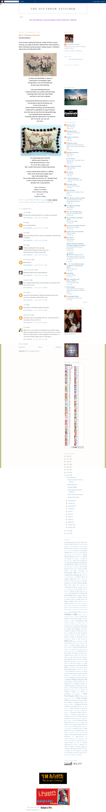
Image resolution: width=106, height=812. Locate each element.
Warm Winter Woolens (75, 748)
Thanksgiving (79, 730)
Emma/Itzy (26, 280)
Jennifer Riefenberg (78, 647)
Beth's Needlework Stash (74, 166)
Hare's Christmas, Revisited (75, 494)
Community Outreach (82, 587)
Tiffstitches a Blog (72, 143)
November (71, 500)
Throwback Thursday (69, 738)
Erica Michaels (73, 612)
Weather (85, 748)
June (69, 514)
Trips (78, 740)
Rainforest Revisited (81, 704)
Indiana (74, 641)
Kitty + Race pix (71, 126)
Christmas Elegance (75, 581)
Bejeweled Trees (68, 560)
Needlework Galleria (69, 686)
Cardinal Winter (81, 573)
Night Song (79, 686)
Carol (25, 327)
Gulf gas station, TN (72, 269)
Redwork (83, 710)
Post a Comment (23, 344)
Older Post (58, 347)
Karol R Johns (27, 259)
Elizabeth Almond (78, 609)
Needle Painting (68, 681)
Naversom (84, 677)
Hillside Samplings (81, 635)
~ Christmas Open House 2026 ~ (75, 180)
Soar (74, 720)
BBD (83, 558)
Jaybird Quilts (71, 287)
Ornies (83, 690)
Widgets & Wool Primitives (73, 750)
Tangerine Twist (77, 728)
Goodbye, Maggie (71, 275)
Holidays (66, 637)
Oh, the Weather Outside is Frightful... (75, 491)
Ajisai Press (76, 550)
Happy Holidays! (72, 484)
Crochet (71, 593)
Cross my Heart (80, 593)
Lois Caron (79, 667)
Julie (24, 233)
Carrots (84, 575)
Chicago (66, 581)
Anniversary (75, 552)
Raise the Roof (72, 706)
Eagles (65, 605)
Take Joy (85, 726)
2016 (68, 467)
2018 (68, 461)
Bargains (77, 558)
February (70, 525)
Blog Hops (69, 567)
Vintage (66, 748)
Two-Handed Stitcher (73, 296)
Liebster (80, 661)
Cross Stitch (68, 595)
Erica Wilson (83, 612)
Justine (25, 212)
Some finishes (70, 174)
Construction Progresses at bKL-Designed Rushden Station (75, 200)
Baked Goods (78, 556)
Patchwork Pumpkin (70, 692)
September (71, 506)
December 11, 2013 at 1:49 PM (35, 288)
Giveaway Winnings (69, 623)
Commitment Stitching (69, 587)
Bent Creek (77, 560)
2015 (68, 470)
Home (21, 17)
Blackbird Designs (73, 563)
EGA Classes (76, 605)
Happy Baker (27, 315)
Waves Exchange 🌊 (72, 221)
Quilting (77, 702)
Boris (80, 568)
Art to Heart (82, 552)
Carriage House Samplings (72, 575)
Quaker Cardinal (77, 700)
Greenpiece (66, 625)
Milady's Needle (81, 675)
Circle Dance (72, 585)
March (70, 522)
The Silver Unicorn (78, 732)
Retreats (66, 712)
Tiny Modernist (79, 738)
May (69, 517)
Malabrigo (79, 671)
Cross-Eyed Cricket (80, 595)
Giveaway (80, 621)
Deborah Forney (81, 601)
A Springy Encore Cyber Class (74, 298)
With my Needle (78, 752)
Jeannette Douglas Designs (78, 645)
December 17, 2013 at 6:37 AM (35, 339)
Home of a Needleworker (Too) (79, 637)
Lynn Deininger (70, 671)
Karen (25, 292)
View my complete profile (73, 50)
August (70, 509)
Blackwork (84, 563)
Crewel (66, 593)
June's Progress (70, 207)
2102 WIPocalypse (75, 546)
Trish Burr (83, 740)
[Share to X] (52, 200)
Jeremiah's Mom (71, 184)
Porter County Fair (68, 698)
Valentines (75, 744)
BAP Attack (70, 237)
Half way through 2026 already (74, 213)
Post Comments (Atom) (32, 351)
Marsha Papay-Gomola (76, 673)
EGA (70, 605)
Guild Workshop (68, 627)
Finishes (68, 614)
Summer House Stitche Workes (77, 724)
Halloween (78, 627)
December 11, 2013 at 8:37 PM (35, 300)
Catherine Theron (80, 577)
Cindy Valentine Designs (80, 583)
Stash (79, 720)
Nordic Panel (74, 690)
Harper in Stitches (76, 631)
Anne (24, 305)
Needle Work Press (80, 681)
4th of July (83, 546)
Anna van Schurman (29, 270)
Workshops (78, 754)
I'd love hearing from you (76, 59)
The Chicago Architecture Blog (76, 198)
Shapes (79, 718)
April (69, 519)
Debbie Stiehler (69, 601)
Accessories (68, 550)
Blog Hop (84, 564)
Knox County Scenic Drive (77, 655)
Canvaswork (68, 573)
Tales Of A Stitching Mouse (74, 212)
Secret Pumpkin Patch (79, 716)
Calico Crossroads (78, 571)
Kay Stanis (67, 653)
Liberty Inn (74, 661)
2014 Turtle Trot (82, 542)
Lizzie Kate (83, 665)
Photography (77, 694)
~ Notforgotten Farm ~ (73, 178)
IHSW (66, 641)
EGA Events (84, 605)
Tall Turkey (68, 728)
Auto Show (77, 554)
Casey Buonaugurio (68, 577)
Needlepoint (67, 683)
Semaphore (67, 718)
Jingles (65, 649)
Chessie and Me (81, 579)
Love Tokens (84, 669)
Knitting (76, 653)
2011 (68, 533)
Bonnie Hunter (74, 568)
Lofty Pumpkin (71, 667)
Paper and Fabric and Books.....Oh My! (73, 280)
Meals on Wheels (71, 675)
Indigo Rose (80, 641)
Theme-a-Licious (79, 736)
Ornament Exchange (73, 497)
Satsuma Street (68, 716)
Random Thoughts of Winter (71, 710)
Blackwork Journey (72, 565)
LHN (81, 659)
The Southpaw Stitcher (53, 8)
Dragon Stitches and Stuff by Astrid (75, 218)
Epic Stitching (71, 190)
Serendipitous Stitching (73, 206)
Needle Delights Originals (75, 679)
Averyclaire (70, 253)
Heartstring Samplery (69, 635)
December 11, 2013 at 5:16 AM (35, 255)
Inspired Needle (74, 643)
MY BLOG (70, 172)
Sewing (74, 718)
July (69, 511)
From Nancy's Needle (76, 618)
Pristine (69, 700)
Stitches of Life (71, 125)
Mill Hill (66, 677)
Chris (24, 245)
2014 (68, 472)
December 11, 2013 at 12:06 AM (35, 218)
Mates (85, 673)
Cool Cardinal (78, 589)
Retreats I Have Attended (73, 227)
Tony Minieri (72, 740)
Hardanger (77, 629)
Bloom (76, 567)
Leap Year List (73, 659)
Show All (85, 302)
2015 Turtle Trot (71, 544)
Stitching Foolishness (73, 152)
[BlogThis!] (50, 200)
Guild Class (83, 625)
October (70, 503)
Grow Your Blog (75, 625)
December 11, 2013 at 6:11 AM (35, 275)
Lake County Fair (75, 657)
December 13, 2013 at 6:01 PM (35, 322)
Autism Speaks (68, 554)
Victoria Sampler (80, 746)
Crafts (84, 591)
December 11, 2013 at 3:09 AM (35, 240)
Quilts (71, 704)
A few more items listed (72, 282)
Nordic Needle (73, 687)
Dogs (84, 603)
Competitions (69, 589)
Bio (65, 562)
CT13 (65, 597)
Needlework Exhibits (79, 683)
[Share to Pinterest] (56, 200)
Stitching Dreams (72, 131)
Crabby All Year (74, 591)
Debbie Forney (70, 599)
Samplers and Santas (73, 137)
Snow (70, 720)
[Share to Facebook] (54, 200)
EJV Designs (82, 607)
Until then (69, 138)
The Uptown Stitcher (76, 734)
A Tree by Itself (83, 548)
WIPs (70, 752)
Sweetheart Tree (77, 726)
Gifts (72, 621)
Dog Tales (78, 603)
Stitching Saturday (71, 233)
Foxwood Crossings (74, 616)
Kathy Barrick (81, 651)
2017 (68, 464)
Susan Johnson (67, 726)
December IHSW (72, 487)
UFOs (77, 742)
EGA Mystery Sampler (71, 607)
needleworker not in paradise (75, 231)
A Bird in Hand (73, 548)
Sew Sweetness (71, 158)
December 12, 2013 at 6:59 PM (35, 310)
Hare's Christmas (30, 202)
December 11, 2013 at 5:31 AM (35, 265)
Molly (72, 677)
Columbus (82, 585)
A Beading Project (71, 168)
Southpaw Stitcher (73, 44)
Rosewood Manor (76, 712)
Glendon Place (81, 623)
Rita (24, 222)
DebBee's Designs (82, 597)
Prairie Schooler (81, 698)
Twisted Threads (68, 742)
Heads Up (72, 633)
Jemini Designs (67, 647)
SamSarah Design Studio (78, 714)
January (70, 527)
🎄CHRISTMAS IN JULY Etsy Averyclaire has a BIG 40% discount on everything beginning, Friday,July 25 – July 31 (76, 257)
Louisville (77, 669)
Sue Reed (75, 722)
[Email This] (48, 200)
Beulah (83, 560)
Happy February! (71, 239)
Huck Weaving (81, 639)
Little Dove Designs (75, 663)
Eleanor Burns (67, 609)
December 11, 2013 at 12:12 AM (35, 228)
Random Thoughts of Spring (77, 708)
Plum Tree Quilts (82, 696)
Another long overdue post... (74, 132)
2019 (68, 459)
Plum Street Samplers (45, 202)
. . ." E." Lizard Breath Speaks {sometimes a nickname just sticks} (75, 265)
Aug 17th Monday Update (73, 186)
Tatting (72, 730)
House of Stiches (71, 639)
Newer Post (22, 347)
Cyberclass (72, 597)
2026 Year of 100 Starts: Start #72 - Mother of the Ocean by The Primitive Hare (76, 146)
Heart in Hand (81, 633)
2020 (68, 456)
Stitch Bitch (70, 273)
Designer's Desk (68, 603)
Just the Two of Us (72, 651)
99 (65, 548)
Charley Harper (68, 579)
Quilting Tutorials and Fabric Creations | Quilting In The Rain (76, 244)
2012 (68, 531)
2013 (68, 475)
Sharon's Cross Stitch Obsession (76, 225)
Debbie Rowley (81, 599)
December (71, 477)
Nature (78, 677)
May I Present (70, 154)
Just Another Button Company (76, 649)
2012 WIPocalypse (69, 542)
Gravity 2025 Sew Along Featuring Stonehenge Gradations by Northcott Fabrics (75, 290)
